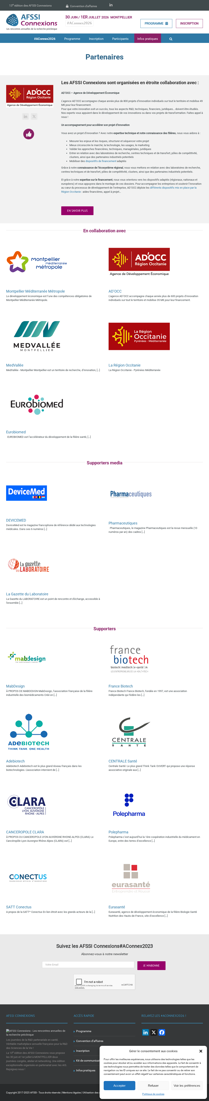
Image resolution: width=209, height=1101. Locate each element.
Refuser (153, 1085)
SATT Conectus (18, 907)
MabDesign (15, 686)
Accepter (119, 1085)
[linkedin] (25, 116)
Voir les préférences (187, 1085)
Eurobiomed (16, 432)
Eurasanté (117, 907)
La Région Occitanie (125, 365)
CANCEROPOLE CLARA (25, 832)
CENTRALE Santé (123, 761)
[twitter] (34, 116)
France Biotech (121, 686)
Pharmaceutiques (123, 523)
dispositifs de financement (101, 161)
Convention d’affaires (89, 1041)
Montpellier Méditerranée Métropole (35, 291)
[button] (201, 1051)
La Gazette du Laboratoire (27, 594)
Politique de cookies (153, 1094)
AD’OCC (115, 291)
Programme (154, 23)
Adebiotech (15, 761)
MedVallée (14, 365)
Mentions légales (71, 1092)
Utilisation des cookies (95, 1092)
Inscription (189, 23)
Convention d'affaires (83, 6)
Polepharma (118, 832)
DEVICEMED (16, 520)
